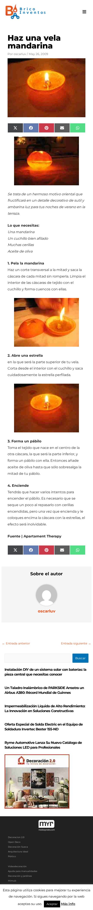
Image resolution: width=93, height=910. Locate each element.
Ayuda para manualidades (22, 871)
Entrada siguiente (76, 643)
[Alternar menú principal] (84, 11)
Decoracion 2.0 (16, 837)
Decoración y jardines (20, 876)
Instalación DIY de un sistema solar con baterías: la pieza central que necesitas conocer (45, 671)
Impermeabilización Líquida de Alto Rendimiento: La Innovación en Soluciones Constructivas (45, 708)
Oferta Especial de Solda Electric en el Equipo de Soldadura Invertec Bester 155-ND (44, 726)
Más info (68, 904)
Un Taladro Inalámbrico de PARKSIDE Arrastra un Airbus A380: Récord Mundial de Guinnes (44, 690)
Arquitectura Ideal (18, 851)
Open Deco (14, 842)
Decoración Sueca (18, 846)
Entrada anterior (16, 643)
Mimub (12, 880)
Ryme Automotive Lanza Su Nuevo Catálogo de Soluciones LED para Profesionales (43, 745)
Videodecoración (17, 866)
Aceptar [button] (52, 904)
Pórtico (12, 856)
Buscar (80, 658)
